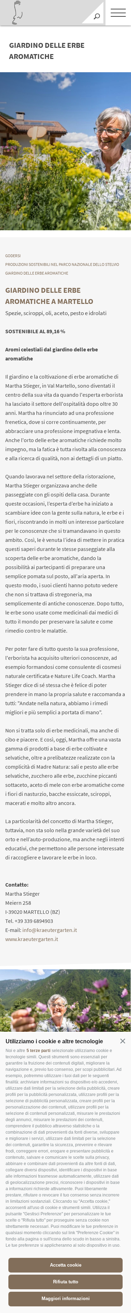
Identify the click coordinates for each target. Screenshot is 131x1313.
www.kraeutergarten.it (31, 938)
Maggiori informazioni (66, 1298)
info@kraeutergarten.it (49, 929)
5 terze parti (38, 1050)
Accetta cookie (65, 1265)
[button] (122, 1041)
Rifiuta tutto (65, 1281)
